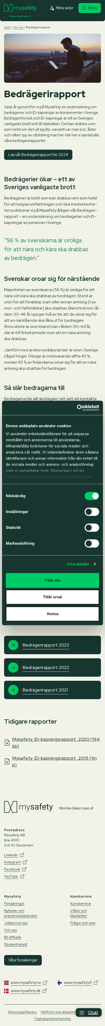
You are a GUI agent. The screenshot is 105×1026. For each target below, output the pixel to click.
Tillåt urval (52, 597)
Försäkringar (14, 903)
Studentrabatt (15, 944)
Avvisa (53, 614)
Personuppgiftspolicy (22, 1012)
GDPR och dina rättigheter (59, 1012)
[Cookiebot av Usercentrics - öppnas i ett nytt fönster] (77, 407)
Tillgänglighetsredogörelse (52, 1019)
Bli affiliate (12, 937)
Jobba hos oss (16, 923)
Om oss (18, 27)
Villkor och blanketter (78, 913)
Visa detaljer (78, 564)
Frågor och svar (83, 923)
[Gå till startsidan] (20, 8)
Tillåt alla (52, 580)
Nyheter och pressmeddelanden (20, 913)
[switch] (92, 512)
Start (7, 27)
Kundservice (80, 903)
